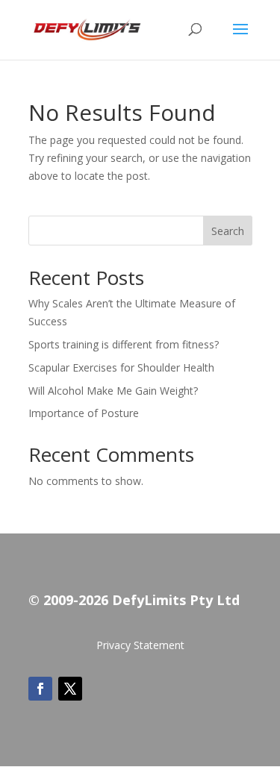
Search (227, 231)
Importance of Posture (83, 413)
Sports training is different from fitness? (123, 344)
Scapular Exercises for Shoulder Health (121, 367)
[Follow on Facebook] (40, 689)
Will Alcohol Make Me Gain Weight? (113, 391)
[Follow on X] (70, 689)
